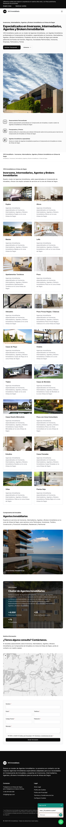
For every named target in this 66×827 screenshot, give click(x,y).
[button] (33, 674)
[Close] (61, 805)
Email (8, 711)
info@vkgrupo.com (9, 794)
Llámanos (26, 47)
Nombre (8, 704)
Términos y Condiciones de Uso (43, 735)
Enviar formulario (33, 739)
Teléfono (37, 711)
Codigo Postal (10, 719)
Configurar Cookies (40, 798)
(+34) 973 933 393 (8, 791)
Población (37, 719)
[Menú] (62, 11)
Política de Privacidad (25, 735)
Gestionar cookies (21, 6)
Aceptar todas (7, 6)
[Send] (60, 814)
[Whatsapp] (60, 821)
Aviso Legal (37, 787)
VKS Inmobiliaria (13, 11)
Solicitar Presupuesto (10, 47)
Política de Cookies (40, 790)
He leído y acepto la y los (30, 735)
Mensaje (9, 726)
